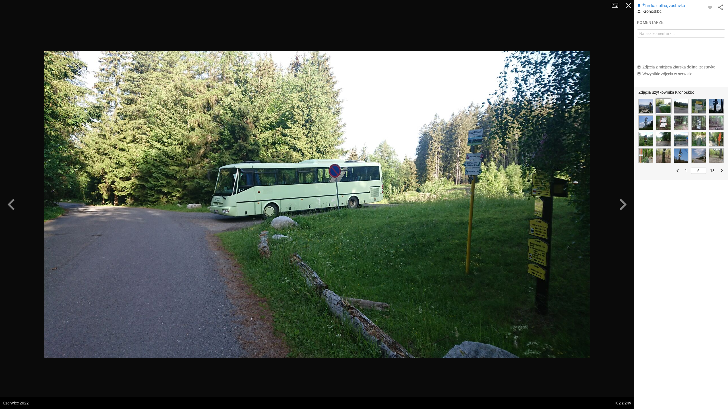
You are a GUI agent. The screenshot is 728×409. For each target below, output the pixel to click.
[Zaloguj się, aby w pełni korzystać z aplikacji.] (710, 7)
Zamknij (628, 5)
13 (712, 170)
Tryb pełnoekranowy (617, 5)
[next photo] (622, 204)
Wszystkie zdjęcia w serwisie (667, 74)
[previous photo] (11, 204)
